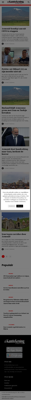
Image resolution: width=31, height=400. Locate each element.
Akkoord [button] (19, 206)
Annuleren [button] (11, 206)
